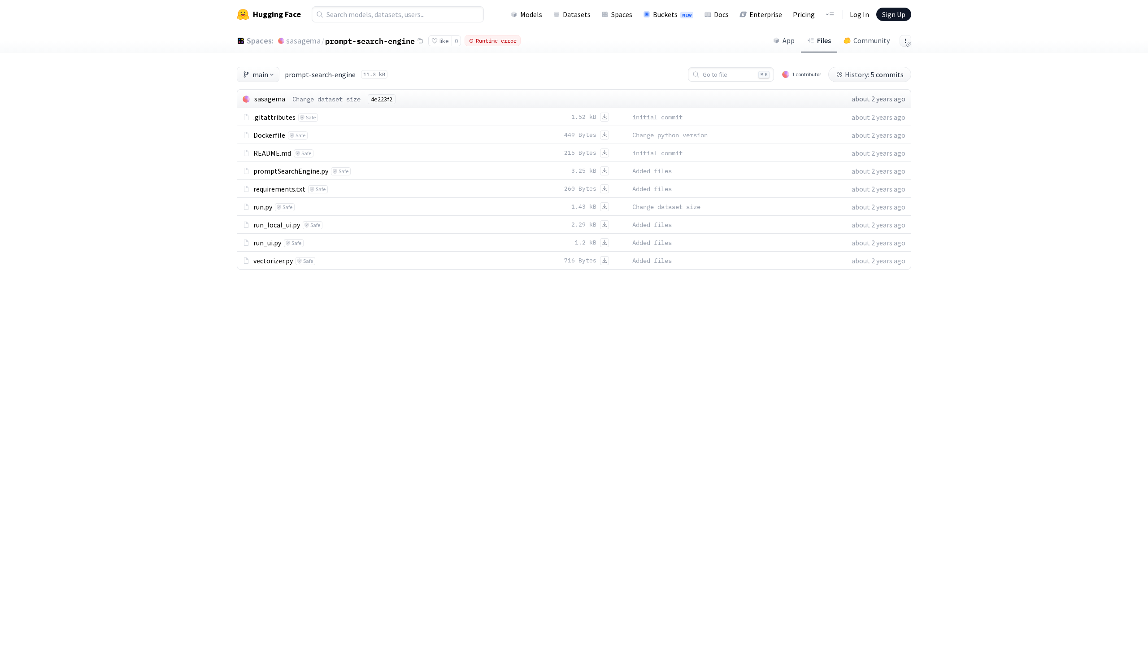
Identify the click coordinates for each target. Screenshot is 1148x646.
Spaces (621, 14)
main (260, 74)
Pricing (804, 14)
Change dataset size (326, 99)
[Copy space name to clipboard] (420, 41)
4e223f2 (381, 99)
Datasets (577, 14)
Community (871, 40)
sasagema (303, 40)
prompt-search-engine (370, 41)
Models (531, 14)
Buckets (672, 14)
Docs (721, 14)
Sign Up (893, 14)
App (789, 40)
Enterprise (765, 14)
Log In (859, 14)
